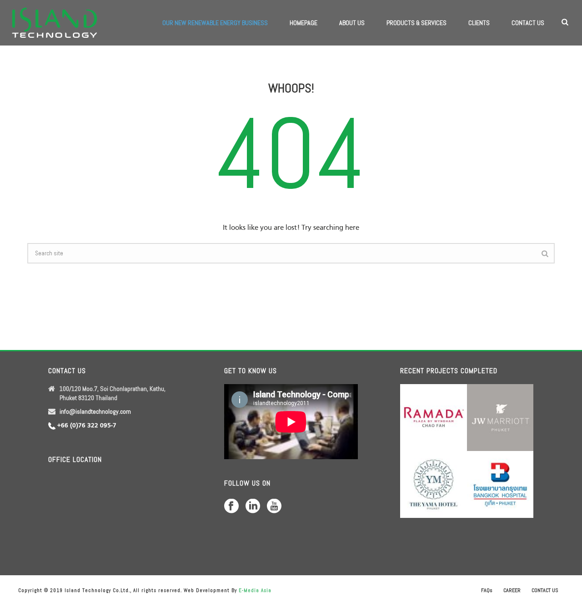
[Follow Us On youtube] (274, 506)
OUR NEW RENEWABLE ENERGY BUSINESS (215, 23)
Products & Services (416, 23)
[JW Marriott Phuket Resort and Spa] (511, 412)
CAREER (512, 590)
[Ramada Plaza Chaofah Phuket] (444, 412)
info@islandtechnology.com (95, 411)
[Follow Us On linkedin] (253, 506)
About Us (352, 23)
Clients (479, 23)
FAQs (486, 590)
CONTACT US (545, 590)
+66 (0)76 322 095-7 (86, 426)
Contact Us (528, 23)
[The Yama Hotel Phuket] (444, 479)
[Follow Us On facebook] (231, 506)
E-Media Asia (255, 590)
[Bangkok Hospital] (511, 479)
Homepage (303, 23)
